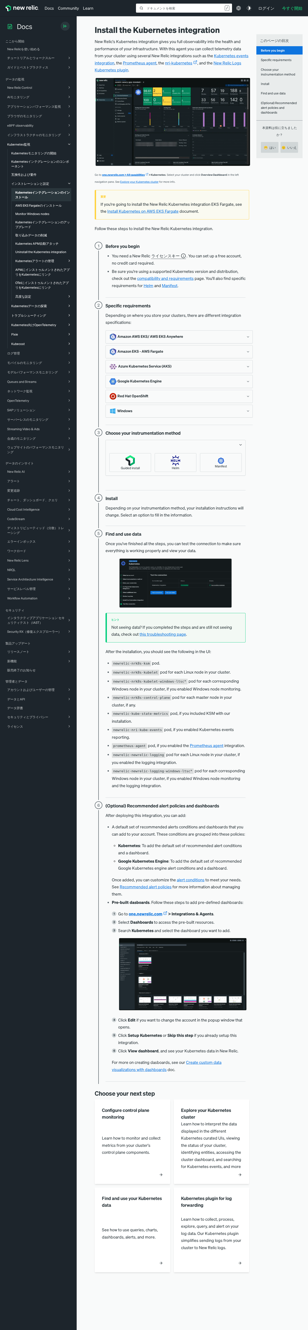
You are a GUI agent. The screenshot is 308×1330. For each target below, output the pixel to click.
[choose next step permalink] (158, 1093)
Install (265, 84)
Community (68, 8)
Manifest (169, 285)
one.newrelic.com (145, 913)
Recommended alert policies (146, 886)
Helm (148, 285)
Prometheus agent (139, 62)
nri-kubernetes (178, 62)
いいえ (289, 147)
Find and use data (273, 93)
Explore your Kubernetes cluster (139, 181)
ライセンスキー (165, 255)
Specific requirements (276, 60)
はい (270, 147)
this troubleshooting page (163, 634)
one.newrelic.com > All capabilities (123, 174)
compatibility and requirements (165, 278)
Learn (88, 8)
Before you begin (273, 50)
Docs (49, 8)
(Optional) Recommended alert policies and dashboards (279, 107)
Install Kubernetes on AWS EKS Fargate (143, 211)
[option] (130, 462)
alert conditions (191, 879)
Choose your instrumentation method (278, 71)
